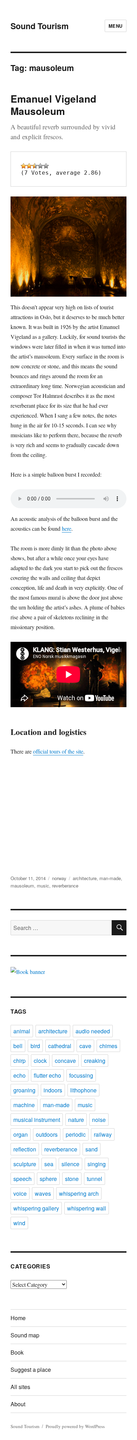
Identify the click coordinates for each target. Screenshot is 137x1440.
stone (72, 1179)
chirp (19, 1061)
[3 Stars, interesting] (35, 166)
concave (65, 1061)
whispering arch (79, 1193)
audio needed (93, 1031)
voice (20, 1193)
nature (76, 1120)
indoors (53, 1090)
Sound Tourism (39, 26)
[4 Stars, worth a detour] (40, 166)
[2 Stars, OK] (29, 166)
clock (40, 1061)
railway (103, 1134)
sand (91, 1149)
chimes (108, 1046)
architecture (85, 878)
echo (19, 1075)
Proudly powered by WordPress (75, 1426)
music (43, 885)
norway (59, 878)
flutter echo (47, 1075)
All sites (20, 1387)
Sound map (25, 1335)
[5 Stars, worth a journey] (46, 166)
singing (96, 1164)
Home (18, 1318)
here (66, 528)
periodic (76, 1134)
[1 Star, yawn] (23, 166)
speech (22, 1179)
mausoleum (22, 885)
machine (24, 1105)
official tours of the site (58, 751)
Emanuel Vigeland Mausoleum (53, 104)
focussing (81, 1075)
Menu (116, 25)
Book (17, 1352)
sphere (48, 1179)
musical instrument (36, 1120)
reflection (24, 1149)
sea (48, 1164)
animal (21, 1031)
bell (17, 1046)
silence (70, 1164)
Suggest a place (31, 1369)
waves (43, 1193)
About (18, 1404)
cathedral (59, 1046)
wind (19, 1223)
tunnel (94, 1179)
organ (20, 1134)
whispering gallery (36, 1208)
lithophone (83, 1090)
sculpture (24, 1164)
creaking (94, 1061)
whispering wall (86, 1208)
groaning (24, 1090)
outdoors (47, 1134)
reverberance (65, 885)
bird (35, 1046)
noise (99, 1120)
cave (85, 1046)
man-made (110, 878)
